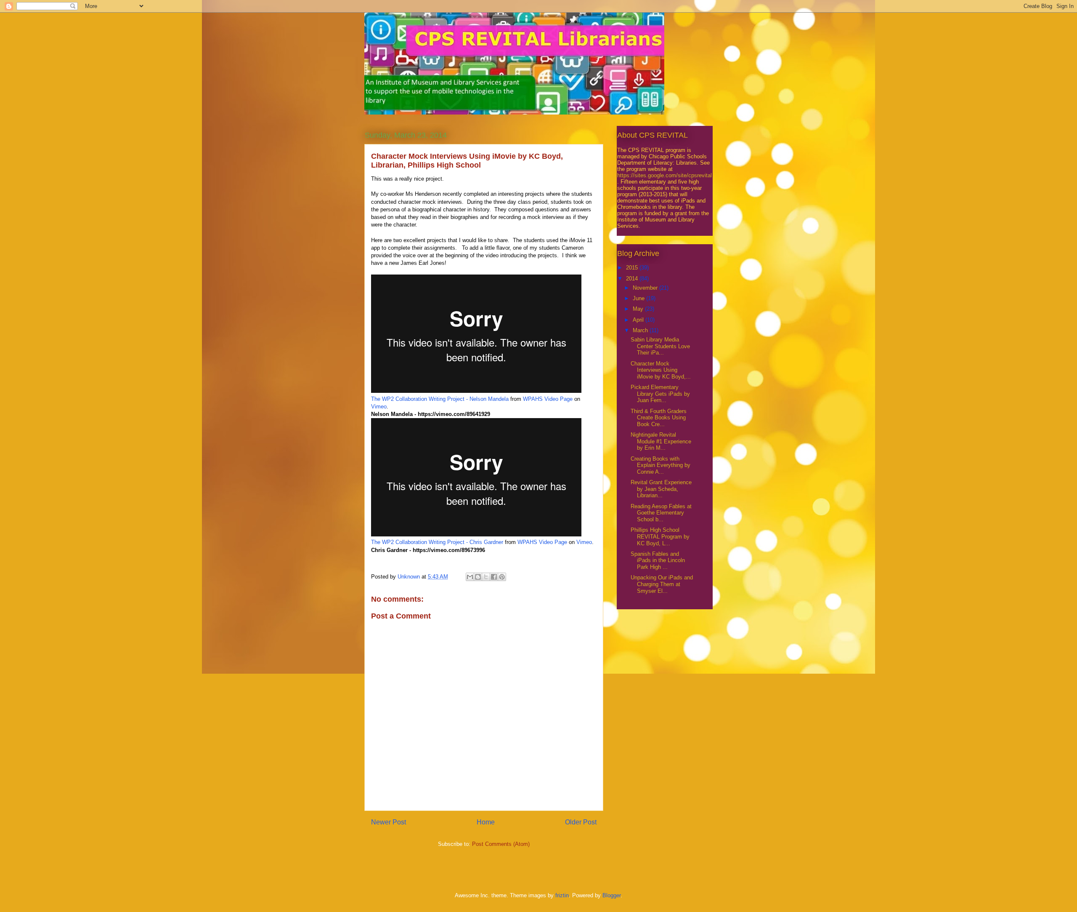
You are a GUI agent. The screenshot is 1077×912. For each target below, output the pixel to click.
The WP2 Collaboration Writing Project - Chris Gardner (437, 542)
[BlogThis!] (478, 577)
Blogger (611, 895)
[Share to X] (486, 577)
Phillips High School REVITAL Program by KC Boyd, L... (660, 536)
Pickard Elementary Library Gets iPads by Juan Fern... (660, 393)
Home (486, 822)
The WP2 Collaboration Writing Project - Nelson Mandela (440, 399)
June (639, 298)
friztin (562, 895)
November (646, 288)
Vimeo (379, 406)
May (639, 309)
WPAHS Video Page (548, 399)
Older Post (581, 822)
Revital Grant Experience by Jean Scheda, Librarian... (661, 489)
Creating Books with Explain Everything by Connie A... (660, 465)
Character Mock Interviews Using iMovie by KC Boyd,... (661, 370)
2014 (632, 278)
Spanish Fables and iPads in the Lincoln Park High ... (658, 560)
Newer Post (388, 822)
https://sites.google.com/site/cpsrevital (664, 175)
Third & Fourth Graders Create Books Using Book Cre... (659, 417)
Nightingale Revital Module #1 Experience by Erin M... (661, 441)
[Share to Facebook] (494, 577)
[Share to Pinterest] (502, 577)
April (639, 320)
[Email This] (470, 577)
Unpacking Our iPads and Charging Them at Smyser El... (662, 584)
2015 (632, 267)
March (641, 330)
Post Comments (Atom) (501, 844)
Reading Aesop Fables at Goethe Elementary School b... (661, 513)
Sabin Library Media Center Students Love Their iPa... (660, 346)
